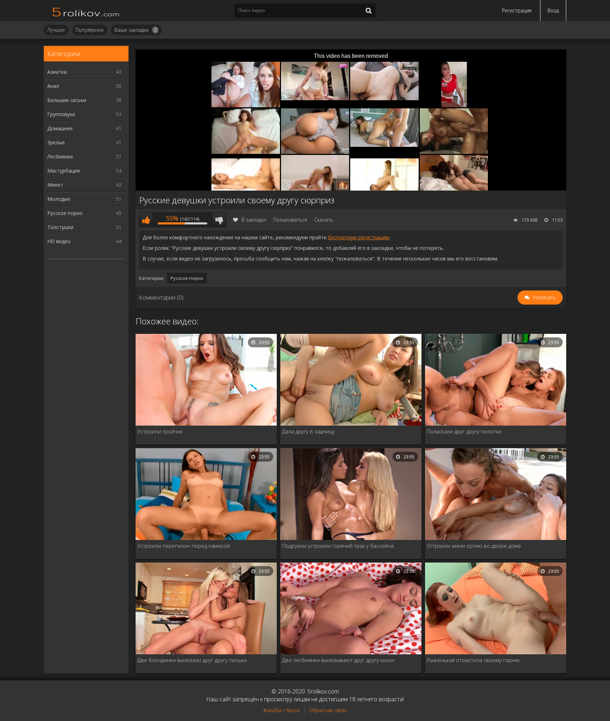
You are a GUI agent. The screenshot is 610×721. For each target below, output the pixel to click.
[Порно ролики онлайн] (86, 10)
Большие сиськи (84, 100)
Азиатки (84, 71)
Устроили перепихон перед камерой (183, 545)
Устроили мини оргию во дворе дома (474, 545)
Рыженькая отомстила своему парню (473, 659)
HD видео (84, 241)
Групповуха (84, 114)
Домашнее (84, 128)
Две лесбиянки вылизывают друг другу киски (338, 659)
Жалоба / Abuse (281, 710)
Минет (84, 184)
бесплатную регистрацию (358, 237)
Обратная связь (328, 710)
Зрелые (84, 142)
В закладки (253, 219)
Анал (84, 86)
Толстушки (84, 227)
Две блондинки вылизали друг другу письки (192, 659)
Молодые (84, 199)
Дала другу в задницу (308, 431)
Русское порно (84, 213)
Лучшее (56, 29)
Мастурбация (84, 170)
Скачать (323, 219)
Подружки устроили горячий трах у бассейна (338, 545)
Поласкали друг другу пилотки (464, 431)
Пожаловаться (290, 219)
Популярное (90, 29)
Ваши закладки (135, 29)
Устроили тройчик (160, 431)
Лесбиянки (84, 156)
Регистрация (517, 10)
